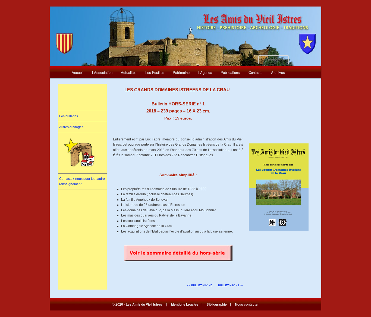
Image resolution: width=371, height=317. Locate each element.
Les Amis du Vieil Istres (144, 304)
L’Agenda (205, 72)
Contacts (256, 72)
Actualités (129, 72)
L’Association (102, 72)
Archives (278, 72)
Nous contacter (247, 304)
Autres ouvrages (71, 127)
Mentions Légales (184, 304)
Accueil (77, 72)
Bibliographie (216, 304)
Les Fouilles (154, 72)
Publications (230, 72)
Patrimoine (181, 72)
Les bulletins (68, 116)
